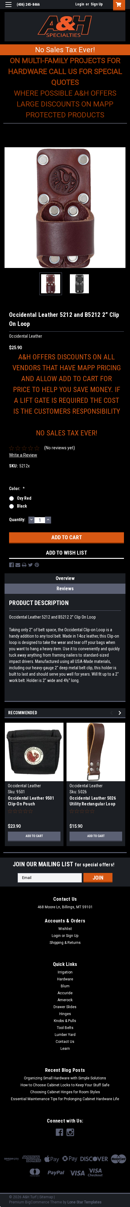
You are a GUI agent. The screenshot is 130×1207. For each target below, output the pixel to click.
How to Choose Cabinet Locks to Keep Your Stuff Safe (65, 1085)
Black (22, 506)
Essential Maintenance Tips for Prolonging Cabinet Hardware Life (65, 1099)
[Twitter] (30, 564)
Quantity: (17, 519)
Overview (65, 578)
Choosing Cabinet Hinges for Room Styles (65, 1092)
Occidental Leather (24, 785)
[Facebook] (11, 564)
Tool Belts (65, 1028)
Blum (65, 986)
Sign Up (97, 4)
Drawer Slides (65, 1007)
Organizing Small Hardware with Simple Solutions (65, 1078)
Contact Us (65, 1042)
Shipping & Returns (65, 943)
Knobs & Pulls (65, 1021)
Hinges (65, 1014)
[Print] (24, 564)
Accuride (65, 993)
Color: (17, 488)
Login (79, 4)
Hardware (65, 979)
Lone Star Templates (84, 1202)
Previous (9, 207)
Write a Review (23, 455)
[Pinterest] (36, 564)
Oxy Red (24, 498)
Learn (65, 1048)
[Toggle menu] (8, 8)
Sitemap (46, 1197)
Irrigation (65, 972)
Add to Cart (34, 836)
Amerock (65, 1000)
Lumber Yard (65, 1035)
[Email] (17, 564)
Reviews (65, 588)
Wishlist (65, 929)
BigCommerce (37, 1202)
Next (120, 207)
